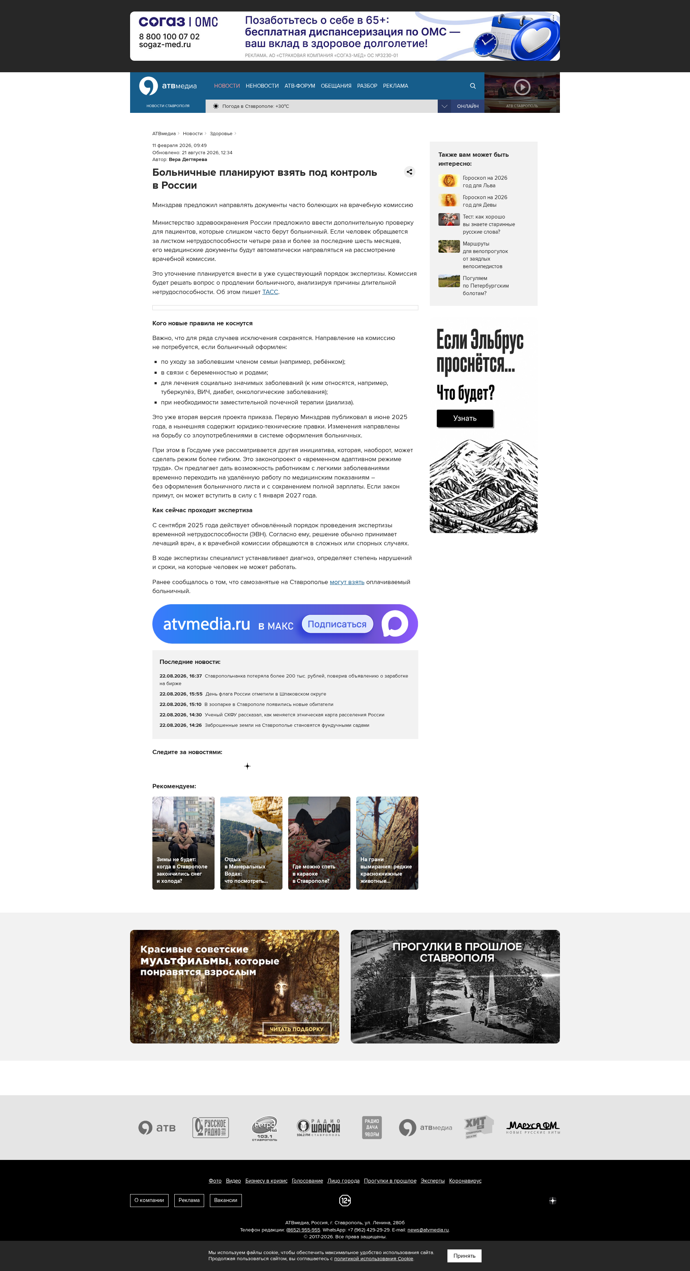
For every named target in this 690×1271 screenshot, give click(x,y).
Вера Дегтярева (188, 159)
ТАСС (270, 292)
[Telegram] (173, 766)
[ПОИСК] (473, 86)
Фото (215, 1181)
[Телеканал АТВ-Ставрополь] (157, 1127)
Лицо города (343, 1181)
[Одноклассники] (188, 766)
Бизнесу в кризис (266, 1181)
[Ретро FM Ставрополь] (264, 1127)
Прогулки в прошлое (390, 1181)
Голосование (307, 1181)
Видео (233, 1181)
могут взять (347, 582)
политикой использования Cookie (373, 1259)
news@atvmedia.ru (428, 1230)
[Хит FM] (479, 1127)
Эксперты (433, 1181)
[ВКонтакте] (158, 766)
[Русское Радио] (211, 1127)
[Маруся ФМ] (533, 1127)
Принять (464, 1255)
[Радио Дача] (372, 1127)
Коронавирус (465, 1181)
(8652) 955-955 (303, 1230)
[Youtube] (217, 766)
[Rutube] (232, 766)
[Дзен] (247, 766)
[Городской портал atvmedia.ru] (426, 1127)
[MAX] (203, 766)
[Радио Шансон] (318, 1127)
